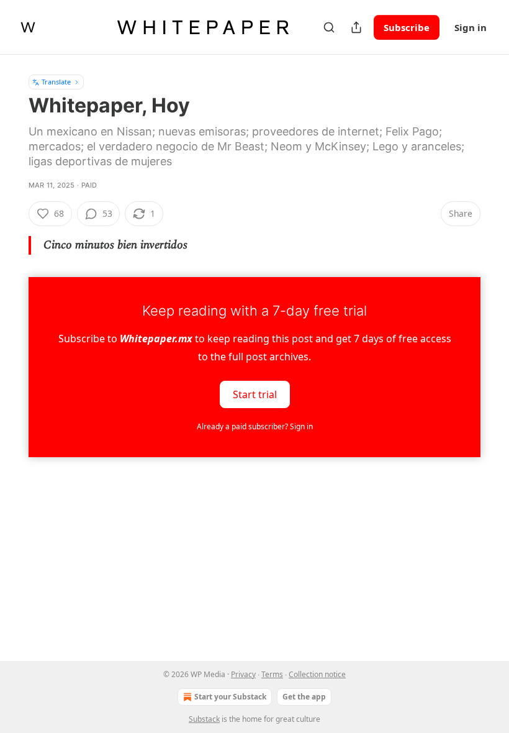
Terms (272, 674)
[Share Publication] (356, 27)
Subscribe (407, 27)
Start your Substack (230, 696)
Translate (56, 81)
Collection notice (317, 674)
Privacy (243, 674)
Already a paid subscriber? (255, 426)
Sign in (470, 27)
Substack (204, 719)
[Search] (329, 27)
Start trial (255, 394)
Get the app (304, 696)
